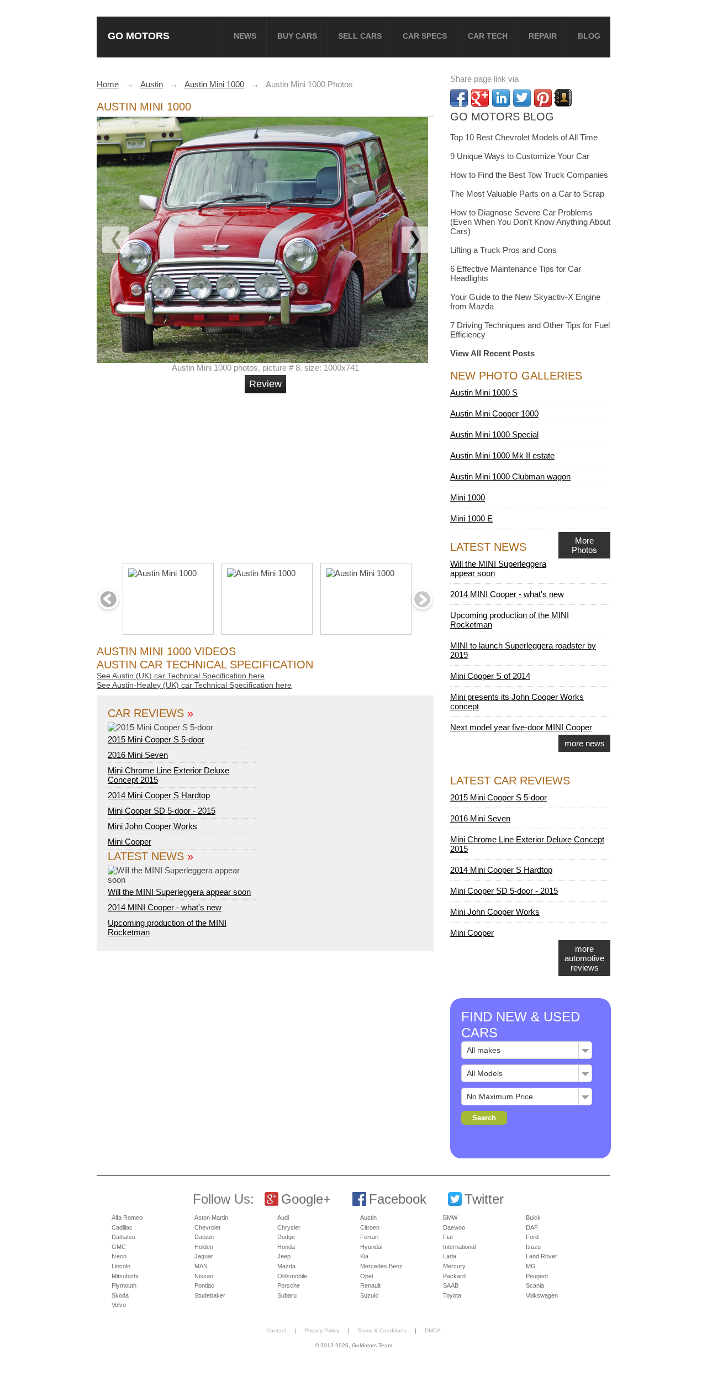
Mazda (286, 1266)
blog (589, 35)
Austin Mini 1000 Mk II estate (502, 455)
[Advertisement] (267, 473)
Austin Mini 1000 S (484, 392)
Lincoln (121, 1266)
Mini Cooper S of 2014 (490, 676)
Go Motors (139, 35)
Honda (286, 1246)
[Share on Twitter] (522, 98)
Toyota (452, 1295)
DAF (532, 1227)
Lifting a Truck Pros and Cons (503, 250)
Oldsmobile (292, 1276)
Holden (203, 1246)
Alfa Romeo (127, 1217)
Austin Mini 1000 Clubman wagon (510, 476)
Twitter (484, 1199)
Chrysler (288, 1227)
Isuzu (533, 1246)
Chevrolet (207, 1227)
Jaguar (203, 1256)
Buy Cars (297, 35)
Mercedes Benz (381, 1266)
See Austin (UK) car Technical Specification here (181, 675)
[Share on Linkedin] (501, 98)
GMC (119, 1246)
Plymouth (124, 1285)
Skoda (120, 1295)
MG (531, 1266)
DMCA (433, 1330)
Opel (366, 1276)
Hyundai (371, 1246)
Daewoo (454, 1227)
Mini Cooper (129, 841)
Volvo (119, 1304)
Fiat (448, 1237)
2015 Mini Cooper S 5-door (156, 739)
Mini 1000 (467, 497)
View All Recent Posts (492, 353)
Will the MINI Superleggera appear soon (179, 892)
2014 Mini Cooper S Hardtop (159, 795)
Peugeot (537, 1276)
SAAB (450, 1285)
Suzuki (369, 1295)
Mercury (454, 1266)
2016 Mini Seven (138, 755)
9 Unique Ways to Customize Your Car (519, 156)
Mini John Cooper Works (152, 826)
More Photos (584, 545)
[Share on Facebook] (459, 98)
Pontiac (204, 1285)
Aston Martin (211, 1217)
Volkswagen (542, 1295)
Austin (368, 1217)
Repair (543, 35)
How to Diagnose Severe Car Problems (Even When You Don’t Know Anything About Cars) (530, 222)
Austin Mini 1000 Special (494, 434)
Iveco (119, 1256)
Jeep (284, 1256)
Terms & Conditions (382, 1330)
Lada (449, 1256)
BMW (450, 1217)
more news (584, 743)
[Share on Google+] (480, 98)
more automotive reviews (584, 958)
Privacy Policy (321, 1330)
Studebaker (209, 1295)
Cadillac (122, 1227)
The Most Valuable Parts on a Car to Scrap (527, 193)
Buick (533, 1217)
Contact (276, 1330)
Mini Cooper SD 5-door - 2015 (161, 810)
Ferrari (369, 1237)
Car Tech (488, 35)
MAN (201, 1266)
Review (265, 383)
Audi (283, 1217)
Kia (364, 1256)
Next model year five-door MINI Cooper (521, 727)
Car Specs (425, 35)
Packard (454, 1276)
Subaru (287, 1295)
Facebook (397, 1199)
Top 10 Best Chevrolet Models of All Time (524, 137)
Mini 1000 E (471, 518)
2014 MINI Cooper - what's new (164, 907)
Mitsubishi (125, 1276)
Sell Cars (360, 35)
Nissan (203, 1276)
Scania (535, 1285)
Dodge (286, 1237)
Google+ (306, 1199)
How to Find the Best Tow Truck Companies (529, 175)
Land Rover (541, 1256)
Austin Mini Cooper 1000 (494, 413)
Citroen (369, 1227)
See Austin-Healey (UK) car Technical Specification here (194, 685)
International (459, 1246)
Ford (532, 1237)
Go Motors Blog (502, 116)
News (245, 35)
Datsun (204, 1237)
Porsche (288, 1285)
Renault (370, 1285)
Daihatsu (123, 1237)
